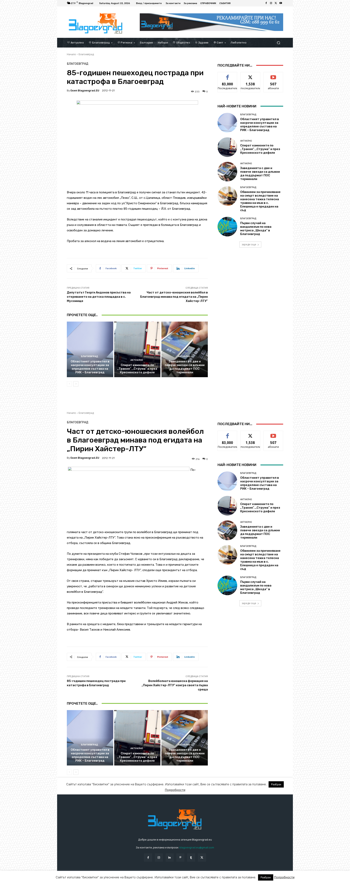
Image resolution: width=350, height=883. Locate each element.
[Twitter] (275, 3)
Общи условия (115, 878)
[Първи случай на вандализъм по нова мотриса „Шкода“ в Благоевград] (227, 226)
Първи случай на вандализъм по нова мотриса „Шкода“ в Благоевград (255, 228)
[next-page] (75, 383)
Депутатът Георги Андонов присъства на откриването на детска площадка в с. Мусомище (99, 297)
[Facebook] (266, 3)
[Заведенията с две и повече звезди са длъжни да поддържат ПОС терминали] (184, 349)
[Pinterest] (180, 857)
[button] (278, 42)
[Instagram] (271, 3)
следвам (250, 75)
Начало (71, 54)
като (227, 75)
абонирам (273, 75)
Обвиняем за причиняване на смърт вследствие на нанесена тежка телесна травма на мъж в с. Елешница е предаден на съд (260, 201)
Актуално (136, 360)
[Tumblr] (191, 857)
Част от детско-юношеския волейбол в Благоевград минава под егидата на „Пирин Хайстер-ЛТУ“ (174, 297)
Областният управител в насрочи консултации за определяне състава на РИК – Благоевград (90, 367)
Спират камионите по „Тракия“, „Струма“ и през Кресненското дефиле (137, 368)
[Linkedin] (170, 857)
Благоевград (86, 54)
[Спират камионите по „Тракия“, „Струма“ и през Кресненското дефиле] (137, 349)
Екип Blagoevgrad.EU (84, 90)
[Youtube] (280, 3)
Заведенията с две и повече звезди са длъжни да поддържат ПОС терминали (185, 367)
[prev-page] (69, 383)
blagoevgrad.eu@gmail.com (196, 847)
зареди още (249, 244)
